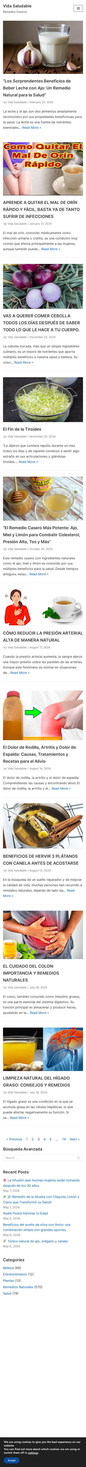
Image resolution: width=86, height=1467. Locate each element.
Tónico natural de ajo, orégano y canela (37, 1241)
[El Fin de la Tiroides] (43, 421)
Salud (7, 1293)
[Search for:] (43, 1157)
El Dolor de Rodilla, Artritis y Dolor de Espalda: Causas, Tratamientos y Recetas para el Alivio (39, 754)
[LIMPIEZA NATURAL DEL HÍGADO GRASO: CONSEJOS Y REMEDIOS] (43, 1070)
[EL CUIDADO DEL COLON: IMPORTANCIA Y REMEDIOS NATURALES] (43, 958)
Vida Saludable (17, 102)
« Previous (14, 1139)
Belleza (8, 1268)
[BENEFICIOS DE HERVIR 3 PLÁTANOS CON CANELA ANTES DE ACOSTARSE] (43, 848)
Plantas (8, 1281)
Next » (75, 1139)
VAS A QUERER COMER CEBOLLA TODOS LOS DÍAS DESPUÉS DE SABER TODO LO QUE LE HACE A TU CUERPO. (41, 322)
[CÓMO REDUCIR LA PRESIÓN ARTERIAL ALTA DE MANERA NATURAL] (43, 625)
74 (64, 1139)
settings (33, 1453)
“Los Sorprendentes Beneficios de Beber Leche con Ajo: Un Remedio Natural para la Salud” (37, 87)
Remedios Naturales (18, 1287)
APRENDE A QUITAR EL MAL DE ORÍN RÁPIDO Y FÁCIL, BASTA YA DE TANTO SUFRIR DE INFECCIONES (41, 209)
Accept (11, 1460)
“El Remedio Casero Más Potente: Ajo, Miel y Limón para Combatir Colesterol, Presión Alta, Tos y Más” (41, 534)
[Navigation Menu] (78, 8)
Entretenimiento (15, 1274)
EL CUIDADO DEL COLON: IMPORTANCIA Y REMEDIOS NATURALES (31, 973)
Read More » (31, 127)
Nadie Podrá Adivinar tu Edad (25, 1213)
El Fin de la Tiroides (22, 429)
